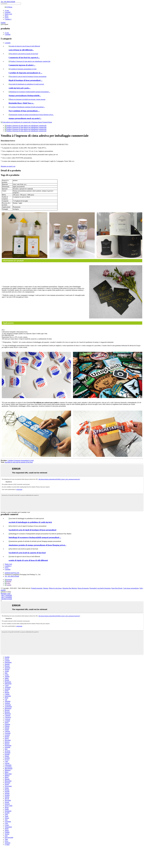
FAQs (6, 17)
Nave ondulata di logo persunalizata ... (24, 111)
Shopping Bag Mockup (69, 588)
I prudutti (7, 12)
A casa (7, 10)
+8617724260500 (6, 595)
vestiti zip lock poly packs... (19, 88)
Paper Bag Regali (116, 588)
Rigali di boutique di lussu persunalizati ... (25, 80)
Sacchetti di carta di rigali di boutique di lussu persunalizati (32, 530)
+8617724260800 (6, 597)
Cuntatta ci (8, 19)
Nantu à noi (8, 14)
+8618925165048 (6, 599)
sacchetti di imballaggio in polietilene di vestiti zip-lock (30, 522)
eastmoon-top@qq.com (12, 573)
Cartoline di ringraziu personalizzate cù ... (25, 73)
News (6, 16)
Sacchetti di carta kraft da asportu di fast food (19, 462)
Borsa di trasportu (83, 588)
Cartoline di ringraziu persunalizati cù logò (20, 460)
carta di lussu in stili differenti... (21, 50)
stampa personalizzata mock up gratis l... (25, 118)
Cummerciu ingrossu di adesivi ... (22, 65)
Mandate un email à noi (8, 166)
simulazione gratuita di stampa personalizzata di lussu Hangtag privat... (37, 545)
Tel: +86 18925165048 (8, 1)
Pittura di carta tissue (55, 588)
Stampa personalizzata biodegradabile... (25, 96)
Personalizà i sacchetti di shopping (100, 588)
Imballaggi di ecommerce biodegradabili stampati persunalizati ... (35, 537)
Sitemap (45, 588)
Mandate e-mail (5, 593)
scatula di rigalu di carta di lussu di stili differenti (28, 560)
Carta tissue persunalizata (131, 588)
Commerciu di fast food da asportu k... (24, 57)
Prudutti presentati (36, 588)
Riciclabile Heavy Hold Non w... (21, 103)
